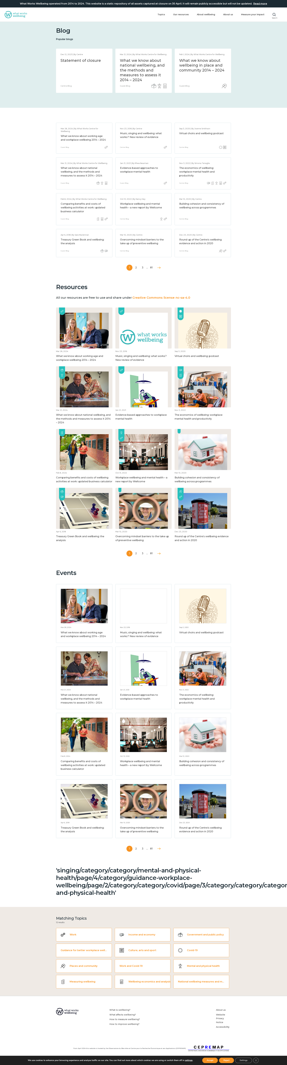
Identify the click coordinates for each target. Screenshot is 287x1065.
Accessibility (222, 1027)
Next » (159, 268)
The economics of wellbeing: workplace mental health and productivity (197, 172)
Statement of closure (81, 60)
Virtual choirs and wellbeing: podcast (201, 133)
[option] (84, 70)
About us (228, 14)
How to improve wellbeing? (124, 1024)
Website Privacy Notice (220, 1018)
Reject (226, 1060)
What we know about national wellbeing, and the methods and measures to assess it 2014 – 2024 (142, 70)
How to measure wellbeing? (124, 1019)
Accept (210, 1060)
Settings (244, 1060)
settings (189, 1060)
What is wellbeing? (119, 1010)
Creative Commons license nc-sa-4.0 (161, 297)
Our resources (181, 14)
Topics (161, 14)
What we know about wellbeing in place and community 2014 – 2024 (201, 65)
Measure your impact (252, 14)
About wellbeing (206, 14)
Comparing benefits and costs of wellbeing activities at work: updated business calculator (83, 207)
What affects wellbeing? (122, 1014)
